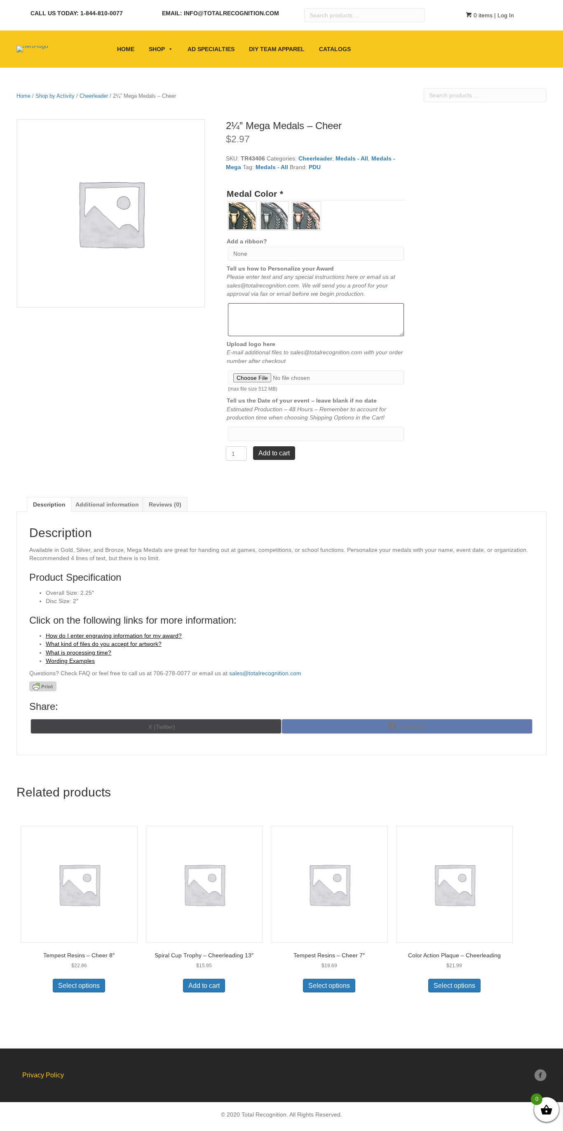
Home (125, 49)
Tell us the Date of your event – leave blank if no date (302, 400)
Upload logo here (251, 344)
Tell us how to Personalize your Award (280, 268)
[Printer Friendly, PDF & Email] (42, 686)
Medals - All (351, 158)
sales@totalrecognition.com (265, 673)
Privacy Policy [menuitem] (43, 1075)
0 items (482, 15)
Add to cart (274, 453)
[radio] (242, 216)
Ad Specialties (211, 49)
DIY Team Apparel (277, 49)
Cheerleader (94, 96)
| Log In (503, 15)
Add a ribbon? (247, 241)
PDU (315, 167)
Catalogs (335, 49)
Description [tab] (49, 504)
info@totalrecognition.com (231, 13)
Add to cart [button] (204, 985)
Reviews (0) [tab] (165, 504)
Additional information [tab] (107, 504)
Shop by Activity (55, 96)
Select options (79, 985)
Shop (157, 49)
